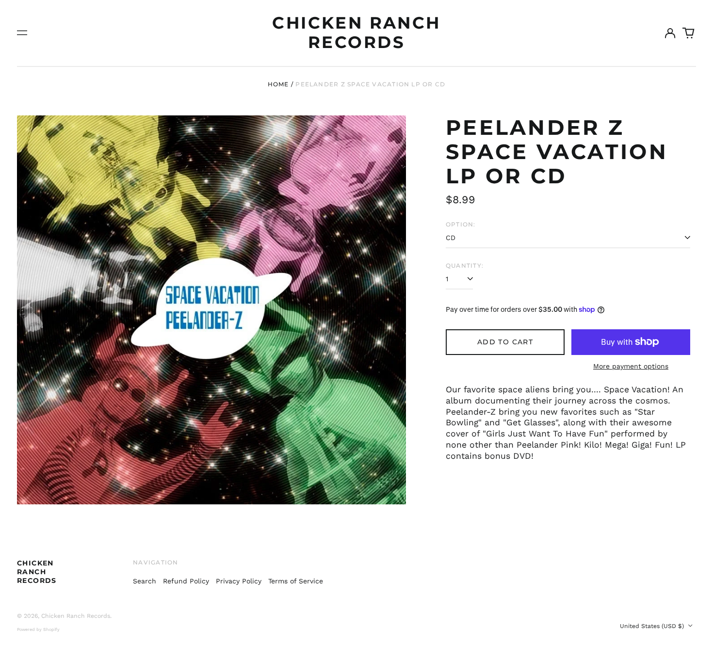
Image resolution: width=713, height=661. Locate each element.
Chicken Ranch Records (356, 32)
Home (278, 84)
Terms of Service (295, 581)
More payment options (630, 366)
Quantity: (465, 265)
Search (144, 581)
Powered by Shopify (38, 629)
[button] (689, 33)
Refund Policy (186, 581)
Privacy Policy (238, 581)
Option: (461, 224)
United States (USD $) (653, 626)
